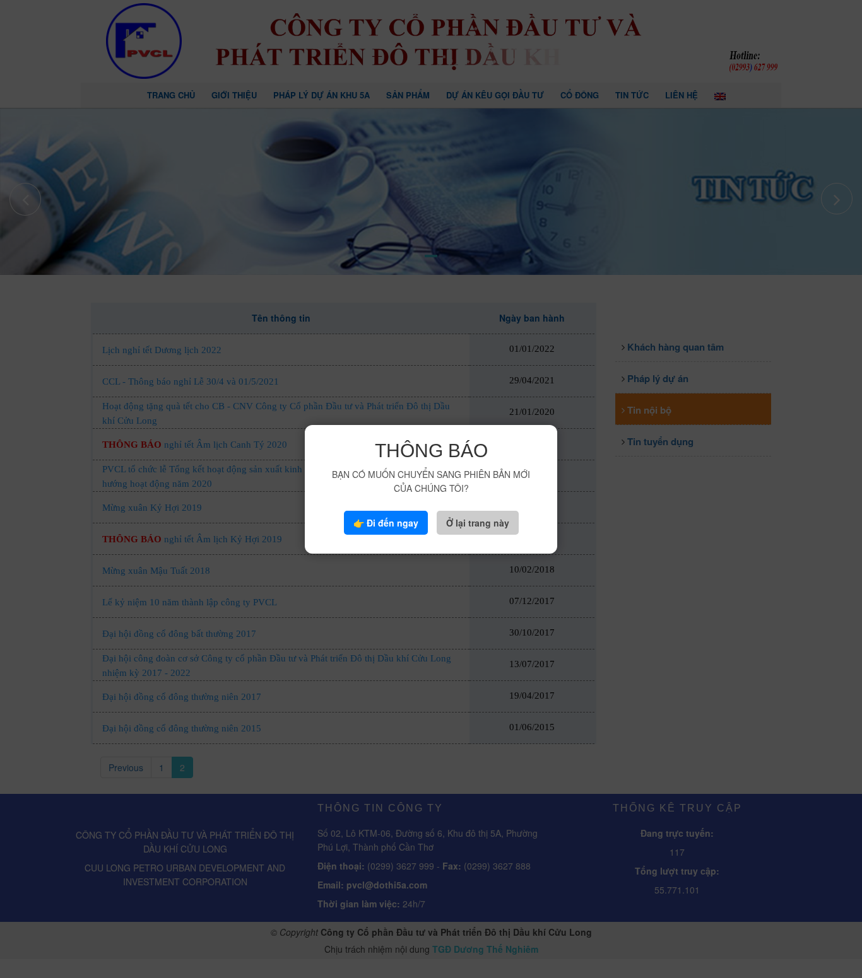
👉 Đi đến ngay (385, 522)
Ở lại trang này (477, 522)
